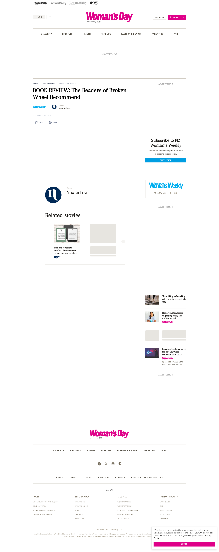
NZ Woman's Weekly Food (127, 510)
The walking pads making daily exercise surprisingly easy (174, 299)
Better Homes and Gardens (44, 510)
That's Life (79, 518)
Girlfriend (164, 518)
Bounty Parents (123, 518)
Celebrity (46, 34)
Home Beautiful (39, 506)
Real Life (106, 34)
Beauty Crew (165, 514)
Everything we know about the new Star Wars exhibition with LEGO (174, 352)
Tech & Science (48, 84)
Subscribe (159, 17)
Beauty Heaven (166, 510)
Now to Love (65, 108)
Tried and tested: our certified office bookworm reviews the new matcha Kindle (65, 250)
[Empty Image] (152, 335)
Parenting (157, 34)
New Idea (79, 514)
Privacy (74, 477)
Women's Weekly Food (126, 506)
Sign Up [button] (176, 17)
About (59, 477)
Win (176, 34)
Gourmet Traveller (125, 514)
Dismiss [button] (184, 544)
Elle (161, 506)
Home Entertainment (67, 84)
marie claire (165, 502)
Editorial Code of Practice (147, 477)
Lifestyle (67, 34)
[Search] (50, 17)
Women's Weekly (124, 502)
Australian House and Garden (45, 502)
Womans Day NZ (81, 506)
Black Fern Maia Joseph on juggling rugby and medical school (172, 316)
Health (87, 34)
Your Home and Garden (42, 514)
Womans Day (80, 502)
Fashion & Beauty (131, 34)
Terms (88, 477)
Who (77, 510)
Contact (120, 477)
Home (35, 84)
